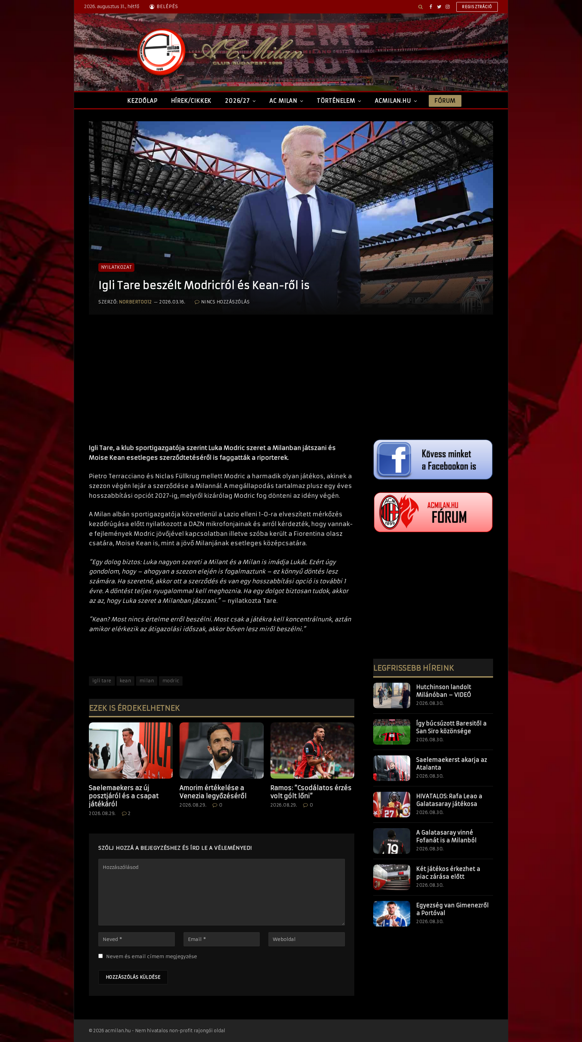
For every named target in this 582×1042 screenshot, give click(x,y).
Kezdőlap (142, 100)
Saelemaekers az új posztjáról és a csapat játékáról (124, 796)
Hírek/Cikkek (191, 100)
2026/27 (237, 100)
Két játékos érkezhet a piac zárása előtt (448, 873)
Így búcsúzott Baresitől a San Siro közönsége (451, 727)
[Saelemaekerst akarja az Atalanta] (391, 768)
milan (146, 681)
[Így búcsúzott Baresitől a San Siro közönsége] (391, 732)
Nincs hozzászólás (225, 302)
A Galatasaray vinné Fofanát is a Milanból (446, 836)
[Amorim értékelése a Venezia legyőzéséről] (221, 750)
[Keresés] (420, 6)
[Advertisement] (221, 386)
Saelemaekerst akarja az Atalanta (451, 763)
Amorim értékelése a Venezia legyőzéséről (213, 792)
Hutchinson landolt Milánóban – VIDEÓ (443, 691)
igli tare (101, 681)
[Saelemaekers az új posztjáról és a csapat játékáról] (131, 750)
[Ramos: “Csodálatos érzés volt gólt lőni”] (312, 750)
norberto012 (135, 302)
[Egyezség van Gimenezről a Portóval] (391, 913)
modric (170, 681)
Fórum (444, 100)
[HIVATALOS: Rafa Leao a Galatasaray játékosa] (391, 804)
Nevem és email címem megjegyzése (151, 956)
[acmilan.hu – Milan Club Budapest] (219, 52)
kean (125, 681)
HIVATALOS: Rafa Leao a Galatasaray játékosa (449, 800)
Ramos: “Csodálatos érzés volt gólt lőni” (311, 792)
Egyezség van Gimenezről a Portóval (452, 909)
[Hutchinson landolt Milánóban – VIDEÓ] (391, 695)
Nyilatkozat (116, 267)
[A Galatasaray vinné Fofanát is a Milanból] (391, 841)
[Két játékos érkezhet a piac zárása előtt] (391, 877)
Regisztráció (477, 6)
